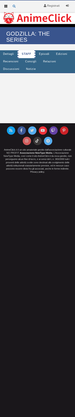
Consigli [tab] (30, 61)
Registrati (53, 5)
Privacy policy (37, 172)
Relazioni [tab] (49, 61)
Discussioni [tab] (11, 69)
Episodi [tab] (44, 54)
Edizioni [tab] (61, 54)
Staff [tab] (26, 54)
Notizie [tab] (31, 69)
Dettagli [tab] (8, 54)
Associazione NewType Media (36, 153)
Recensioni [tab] (11, 61)
